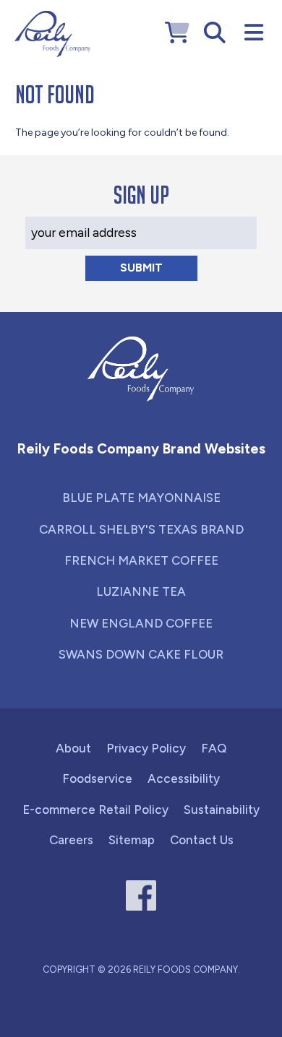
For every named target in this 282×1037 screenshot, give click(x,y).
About (73, 748)
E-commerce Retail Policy (95, 809)
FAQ (213, 748)
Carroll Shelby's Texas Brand (141, 529)
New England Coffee (141, 623)
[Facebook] (141, 895)
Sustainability (222, 809)
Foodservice (97, 778)
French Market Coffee (141, 560)
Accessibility (184, 778)
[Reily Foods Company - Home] (52, 34)
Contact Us (202, 840)
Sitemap (131, 840)
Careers (71, 840)
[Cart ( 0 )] (177, 32)
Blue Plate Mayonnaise (141, 497)
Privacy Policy (146, 748)
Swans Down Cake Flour (141, 654)
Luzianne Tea (141, 591)
